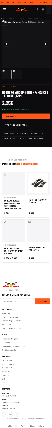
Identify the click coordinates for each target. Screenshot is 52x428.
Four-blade (12, 19)
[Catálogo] (4, 9)
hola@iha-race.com (10, 402)
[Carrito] (42, 9)
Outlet (4, 382)
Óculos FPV (7, 368)
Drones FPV (7, 360)
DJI (3, 379)
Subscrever (42, 301)
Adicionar (11, 116)
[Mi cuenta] (37, 9)
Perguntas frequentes (11, 339)
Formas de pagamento (11, 321)
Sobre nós (6, 313)
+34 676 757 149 (9, 396)
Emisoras (6, 371)
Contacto (6, 342)
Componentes (8, 364)
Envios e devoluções (10, 317)
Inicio (3, 19)
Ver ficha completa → (16, 125)
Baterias (5, 375)
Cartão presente (9, 350)
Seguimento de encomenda (13, 346)
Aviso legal (6, 324)
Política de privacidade (11, 328)
